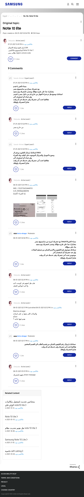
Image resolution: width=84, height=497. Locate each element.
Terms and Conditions (10, 478)
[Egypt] (13, 4)
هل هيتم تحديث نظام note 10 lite (20, 428)
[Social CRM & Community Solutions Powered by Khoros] (75, 466)
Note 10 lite (10, 416)
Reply (69, 107)
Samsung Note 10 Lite (15, 439)
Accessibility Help (8, 474)
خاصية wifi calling (13, 451)
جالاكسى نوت (28, 44)
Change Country (8, 490)
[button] (77, 40)
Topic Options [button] (77, 21)
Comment (74, 58)
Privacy (4, 482)
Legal (3, 486)
